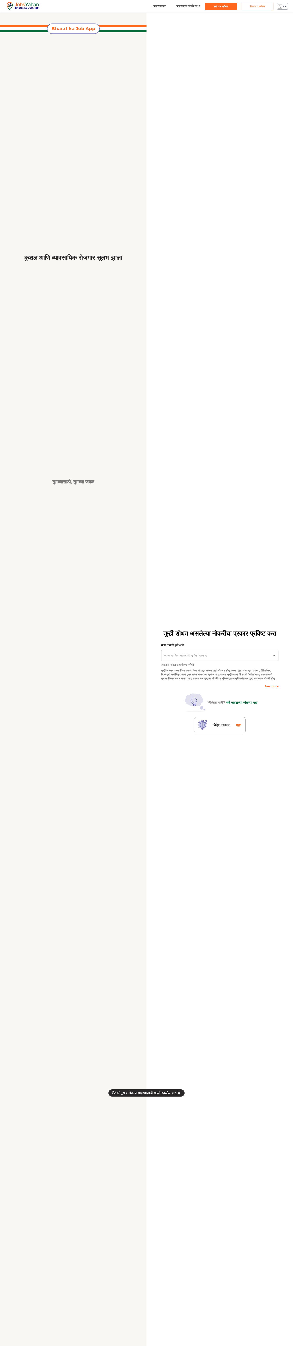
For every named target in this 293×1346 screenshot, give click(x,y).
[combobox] (214, 655)
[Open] (274, 655)
